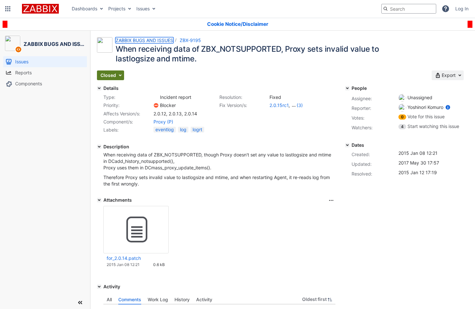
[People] (347, 88)
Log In (462, 8)
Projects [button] (116, 8)
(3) (300, 105)
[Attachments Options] (331, 200)
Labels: (111, 130)
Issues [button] (143, 8)
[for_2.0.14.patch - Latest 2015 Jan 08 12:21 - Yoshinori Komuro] (136, 230)
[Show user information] (447, 107)
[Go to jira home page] (40, 8)
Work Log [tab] (158, 299)
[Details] (99, 88)
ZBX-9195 (190, 40)
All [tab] (109, 299)
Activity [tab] (204, 299)
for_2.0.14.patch (124, 258)
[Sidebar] (80, 302)
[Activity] (99, 286)
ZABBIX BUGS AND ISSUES (144, 40)
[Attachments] (99, 200)
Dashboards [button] (84, 8)
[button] (7, 8)
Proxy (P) (163, 121)
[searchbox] (409, 8)
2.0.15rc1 (279, 105)
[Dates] (347, 145)
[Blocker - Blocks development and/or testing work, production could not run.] (156, 105)
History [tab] (182, 299)
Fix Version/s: (233, 105)
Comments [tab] (129, 299)
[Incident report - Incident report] (156, 97)
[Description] (99, 146)
